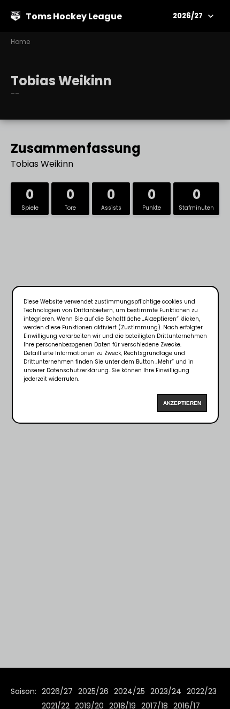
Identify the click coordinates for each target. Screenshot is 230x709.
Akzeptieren (182, 403)
